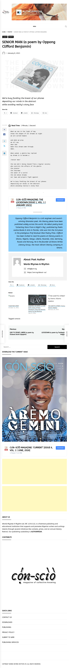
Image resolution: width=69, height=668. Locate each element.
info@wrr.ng (32, 269)
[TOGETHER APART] (17, 300)
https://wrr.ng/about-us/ (37, 272)
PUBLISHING (6, 627)
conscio (17, 319)
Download (60, 200)
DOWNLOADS (7, 622)
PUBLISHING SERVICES (10, 642)
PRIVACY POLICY (8, 632)
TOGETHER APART (13, 306)
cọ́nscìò (5, 37)
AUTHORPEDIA (36, 532)
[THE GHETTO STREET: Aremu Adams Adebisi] (57, 300)
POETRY (11, 37)
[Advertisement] (34, 471)
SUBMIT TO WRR (8, 637)
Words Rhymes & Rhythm (36, 264)
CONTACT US (7, 617)
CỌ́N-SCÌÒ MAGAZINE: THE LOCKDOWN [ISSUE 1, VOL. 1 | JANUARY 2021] (31, 202)
